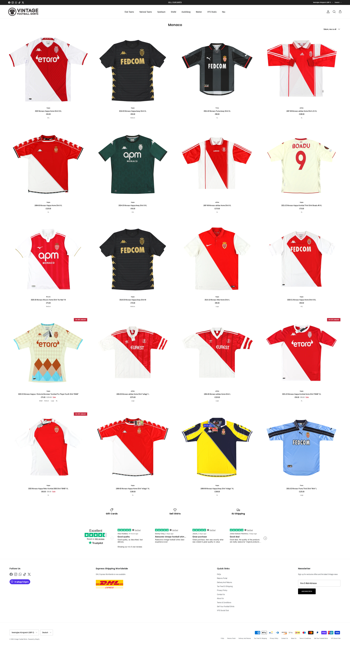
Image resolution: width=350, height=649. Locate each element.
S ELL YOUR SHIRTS (175, 2)
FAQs (219, 574)
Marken (199, 11)
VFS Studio (212, 11)
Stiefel (173, 11)
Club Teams (129, 11)
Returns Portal (222, 578)
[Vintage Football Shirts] (23, 12)
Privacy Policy (222, 590)
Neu (223, 11)
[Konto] (327, 11)
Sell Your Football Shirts (225, 606)
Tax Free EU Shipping (225, 586)
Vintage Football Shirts (20, 639)
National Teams (145, 11)
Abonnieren (307, 591)
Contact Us (221, 594)
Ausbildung (186, 11)
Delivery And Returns (224, 582)
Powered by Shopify (34, 639)
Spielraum (161, 11)
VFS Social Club (223, 610)
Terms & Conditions (224, 602)
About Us (220, 598)
